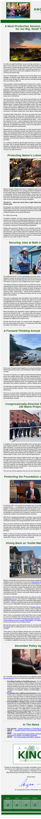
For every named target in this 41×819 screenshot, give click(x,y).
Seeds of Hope (36, 607)
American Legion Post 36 (31, 618)
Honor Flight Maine (26, 620)
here (23, 325)
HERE (9, 691)
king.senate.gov (8, 678)
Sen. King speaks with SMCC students (27, 737)
